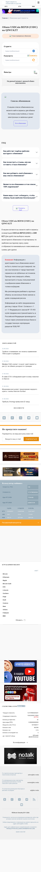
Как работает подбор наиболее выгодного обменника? (16, 152)
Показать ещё (21, 209)
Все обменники (20, 123)
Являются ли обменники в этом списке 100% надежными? (19, 185)
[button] (34, 51)
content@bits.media (33, 782)
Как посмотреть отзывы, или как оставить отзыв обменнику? (17, 163)
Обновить (19, 620)
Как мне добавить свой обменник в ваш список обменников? (17, 174)
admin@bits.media (33, 775)
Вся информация (19, 742)
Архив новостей (20, 832)
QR (33, 828)
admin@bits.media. (22, 824)
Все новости (19, 408)
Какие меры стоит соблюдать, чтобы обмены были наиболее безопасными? (19, 196)
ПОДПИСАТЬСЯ (31, 439)
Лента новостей (9, 343)
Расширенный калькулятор (11, 522)
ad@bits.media (34, 790)
